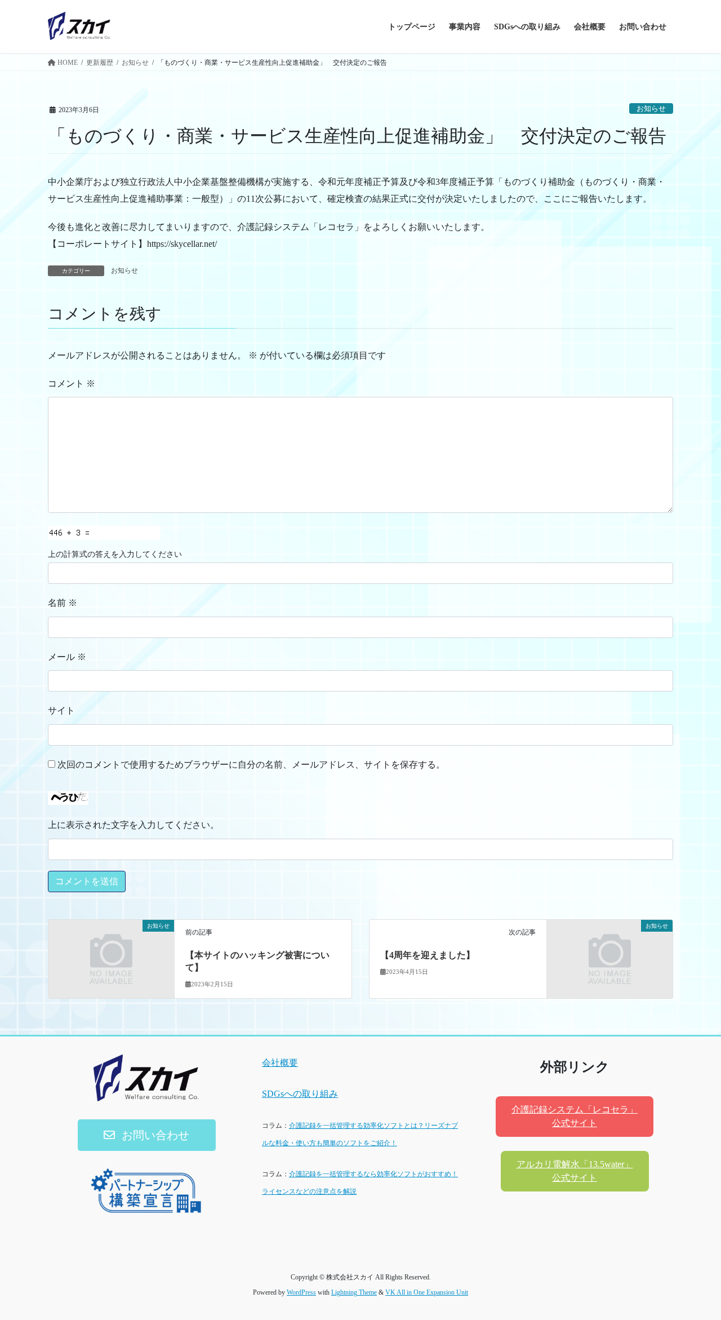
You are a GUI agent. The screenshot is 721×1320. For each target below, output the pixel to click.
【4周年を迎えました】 (427, 955)
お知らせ (651, 109)
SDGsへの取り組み (300, 1093)
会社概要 (280, 1062)
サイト (61, 710)
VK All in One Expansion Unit (426, 1292)
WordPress (301, 1292)
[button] (147, 1135)
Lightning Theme (354, 1292)
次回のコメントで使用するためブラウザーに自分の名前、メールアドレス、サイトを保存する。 (251, 764)
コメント (71, 383)
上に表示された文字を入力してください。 (133, 825)
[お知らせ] (111, 957)
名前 (62, 603)
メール (67, 657)
